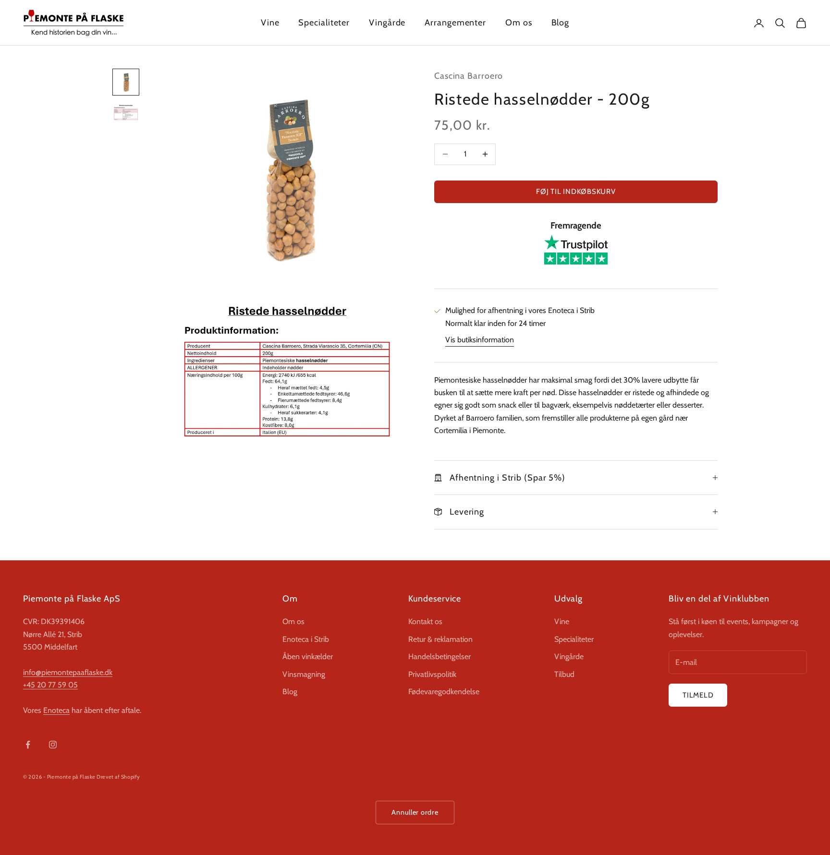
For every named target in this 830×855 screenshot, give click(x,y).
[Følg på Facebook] (28, 744)
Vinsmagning (303, 674)
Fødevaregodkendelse (443, 691)
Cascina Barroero (468, 76)
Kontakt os (425, 621)
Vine (270, 22)
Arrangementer (455, 22)
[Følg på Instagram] (53, 744)
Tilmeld (698, 695)
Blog (560, 22)
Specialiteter (324, 22)
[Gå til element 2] (125, 112)
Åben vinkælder (307, 656)
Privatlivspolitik (432, 674)
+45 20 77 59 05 (50, 684)
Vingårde (387, 22)
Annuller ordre (414, 812)
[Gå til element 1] (125, 82)
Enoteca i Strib (305, 639)
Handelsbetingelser (439, 656)
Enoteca (56, 710)
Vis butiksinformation (479, 339)
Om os (518, 22)
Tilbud (564, 674)
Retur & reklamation (440, 639)
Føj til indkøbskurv (575, 191)
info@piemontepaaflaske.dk (67, 672)
